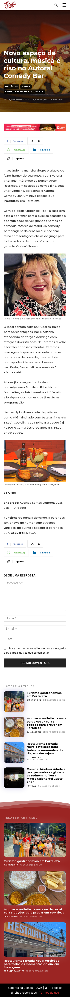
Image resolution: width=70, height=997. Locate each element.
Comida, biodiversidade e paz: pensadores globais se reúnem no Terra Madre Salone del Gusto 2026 (46, 775)
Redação (41, 99)
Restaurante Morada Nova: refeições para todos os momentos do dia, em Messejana (45, 748)
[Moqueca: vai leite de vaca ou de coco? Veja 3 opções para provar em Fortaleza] (14, 727)
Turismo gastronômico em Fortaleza (44, 694)
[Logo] (11, 5)
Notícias (11, 86)
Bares (26, 86)
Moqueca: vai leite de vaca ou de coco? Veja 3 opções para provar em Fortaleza (46, 723)
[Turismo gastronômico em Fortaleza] (14, 701)
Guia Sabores (34, 732)
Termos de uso (49, 992)
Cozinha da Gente (37, 757)
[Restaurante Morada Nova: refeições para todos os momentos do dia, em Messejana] (14, 752)
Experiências (34, 700)
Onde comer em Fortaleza (24, 91)
